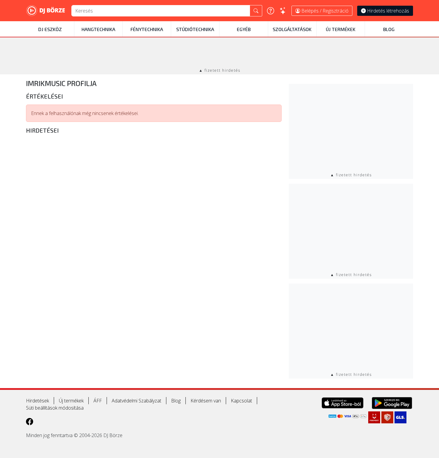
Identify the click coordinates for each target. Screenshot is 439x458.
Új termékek (340, 29)
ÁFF (97, 400)
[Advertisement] (219, 53)
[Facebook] (29, 421)
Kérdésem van (206, 400)
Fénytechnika (147, 29)
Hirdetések (37, 400)
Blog (389, 29)
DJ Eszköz (50, 29)
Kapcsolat (241, 400)
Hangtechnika (98, 29)
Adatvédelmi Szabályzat (136, 400)
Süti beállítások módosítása (55, 408)
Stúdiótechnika (195, 29)
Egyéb (244, 29)
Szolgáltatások (292, 29)
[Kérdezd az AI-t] (283, 11)
